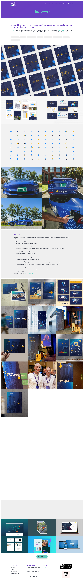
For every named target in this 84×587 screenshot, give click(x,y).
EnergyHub (13, 30)
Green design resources (15, 573)
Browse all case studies (42, 556)
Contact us (13, 567)
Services (12, 569)
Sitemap (27, 583)
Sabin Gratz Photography (28, 273)
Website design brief (14, 571)
